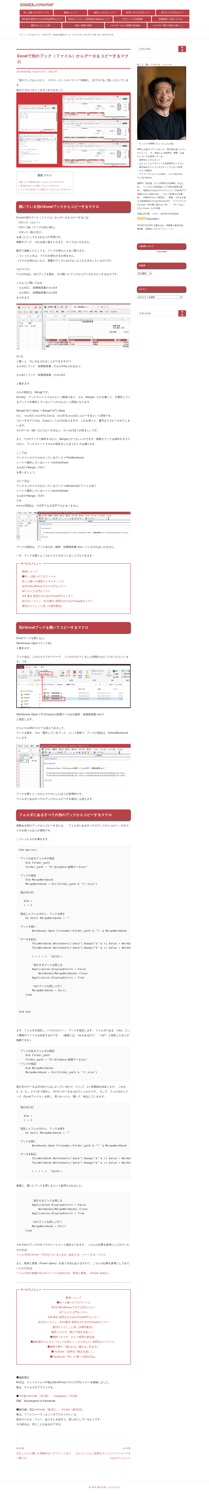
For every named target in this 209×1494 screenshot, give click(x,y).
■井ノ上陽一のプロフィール (39, 576)
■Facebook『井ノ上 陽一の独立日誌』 (73, 1356)
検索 (182, 49)
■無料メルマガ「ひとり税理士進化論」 (75, 1336)
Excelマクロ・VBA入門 (39, 34)
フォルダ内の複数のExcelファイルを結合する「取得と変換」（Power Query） (63, 1273)
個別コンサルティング (104, 12)
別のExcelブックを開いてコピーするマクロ (38, 185)
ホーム (23, 34)
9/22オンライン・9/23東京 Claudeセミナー (89, 19)
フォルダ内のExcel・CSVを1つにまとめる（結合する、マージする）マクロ (61, 1254)
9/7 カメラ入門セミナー (172, 12)
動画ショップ (70, 12)
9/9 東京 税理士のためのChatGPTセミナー (42, 19)
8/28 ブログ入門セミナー (138, 12)
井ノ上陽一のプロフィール (36, 12)
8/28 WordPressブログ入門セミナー (44, 586)
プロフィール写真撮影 (132, 19)
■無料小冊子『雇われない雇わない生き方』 (74, 1346)
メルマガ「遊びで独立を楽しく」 (168, 25)
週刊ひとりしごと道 (40, 25)
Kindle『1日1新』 (39, 1396)
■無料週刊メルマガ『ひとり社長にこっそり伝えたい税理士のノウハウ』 (74, 1341)
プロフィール (166, 229)
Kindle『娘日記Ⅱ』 (73, 1409)
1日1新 (23, 1396)
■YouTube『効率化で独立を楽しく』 (73, 1351)
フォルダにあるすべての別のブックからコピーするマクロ (44, 189)
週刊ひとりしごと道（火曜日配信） (43, 606)
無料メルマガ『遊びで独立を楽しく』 (73, 1332)
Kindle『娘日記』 (47, 1409)
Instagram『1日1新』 (67, 1396)
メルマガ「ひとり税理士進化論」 (126, 25)
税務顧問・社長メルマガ (170, 19)
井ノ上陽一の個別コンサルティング (43, 581)
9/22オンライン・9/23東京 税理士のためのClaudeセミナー (57, 601)
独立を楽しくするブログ (109, 1487)
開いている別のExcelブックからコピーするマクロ (41, 182)
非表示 (47, 175)
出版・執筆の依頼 (83, 25)
